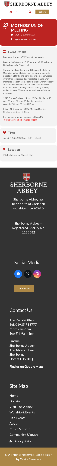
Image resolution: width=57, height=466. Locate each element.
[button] (15, 12)
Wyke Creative (30, 459)
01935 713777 (26, 324)
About (14, 423)
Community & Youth (24, 434)
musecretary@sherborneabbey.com (20, 119)
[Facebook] (18, 274)
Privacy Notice (23, 441)
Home (14, 395)
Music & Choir (20, 429)
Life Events (17, 418)
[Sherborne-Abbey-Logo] (28, 4)
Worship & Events (22, 412)
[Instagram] (37, 274)
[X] (28, 274)
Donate (15, 401)
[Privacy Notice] (12, 441)
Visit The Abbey (21, 407)
